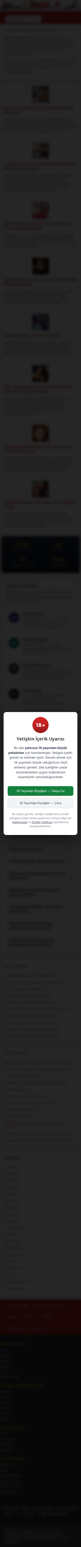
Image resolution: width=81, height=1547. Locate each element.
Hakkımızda (19, 822)
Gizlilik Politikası (42, 822)
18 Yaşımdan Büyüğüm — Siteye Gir (40, 791)
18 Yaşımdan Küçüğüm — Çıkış (41, 803)
